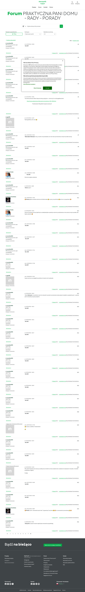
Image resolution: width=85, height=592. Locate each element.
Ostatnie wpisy (27, 566)
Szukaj (64, 556)
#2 (78, 57)
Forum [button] (39, 7)
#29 (78, 425)
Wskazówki (46, 569)
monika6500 (10, 43)
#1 (78, 44)
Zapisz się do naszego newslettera (53, 545)
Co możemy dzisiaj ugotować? (51, 571)
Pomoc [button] (51, 7)
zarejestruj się (62, 53)
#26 (78, 385)
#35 (78, 508)
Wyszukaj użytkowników (69, 562)
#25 (78, 372)
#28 (78, 411)
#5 (78, 97)
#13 (78, 210)
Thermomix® (47, 560)
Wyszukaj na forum (67, 560)
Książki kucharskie (48, 564)
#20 (78, 306)
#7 (78, 135)
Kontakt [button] (45, 7)
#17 (78, 263)
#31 (78, 454)
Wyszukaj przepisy (9, 558)
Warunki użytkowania (37, 590)
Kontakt (29, 590)
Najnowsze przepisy (9, 562)
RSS (64, 564)
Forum (45, 556)
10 (44, 34)
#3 (78, 70)
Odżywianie (46, 567)
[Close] (62, 60)
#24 (78, 359)
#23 (78, 346)
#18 (78, 276)
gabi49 (8, 117)
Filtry (15, 34)
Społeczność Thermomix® (50, 558)
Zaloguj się (26, 560)
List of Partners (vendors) (29, 84)
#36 (78, 522)
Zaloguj (54, 53)
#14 (78, 224)
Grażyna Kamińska (11, 196)
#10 (78, 173)
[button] (72, 2)
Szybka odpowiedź (11, 40)
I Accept (47, 88)
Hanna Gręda (10, 172)
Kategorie (7, 560)
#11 (78, 186)
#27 (78, 398)
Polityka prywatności (47, 590)
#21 (78, 319)
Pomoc (63, 590)
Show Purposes (37, 88)
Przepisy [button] (34, 7)
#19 (78, 293)
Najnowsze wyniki (29, 34)
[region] (43, 75)
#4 (78, 83)
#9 (78, 159)
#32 (78, 467)
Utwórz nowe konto (28, 562)
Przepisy (7, 556)
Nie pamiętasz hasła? (29, 564)
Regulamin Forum (48, 575)
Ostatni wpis (76, 40)
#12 (78, 197)
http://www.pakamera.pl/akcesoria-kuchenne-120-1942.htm (41, 101)
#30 (78, 440)
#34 (78, 495)
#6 (78, 118)
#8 (78, 146)
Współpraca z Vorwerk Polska (51, 573)
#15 (78, 237)
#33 (78, 482)
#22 (78, 333)
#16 (78, 250)
